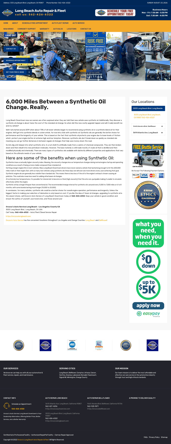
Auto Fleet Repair (60, 23)
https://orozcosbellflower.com (98, 409)
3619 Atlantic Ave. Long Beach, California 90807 (63, 404)
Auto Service (79, 23)
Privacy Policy (154, 437)
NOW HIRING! (8, 29)
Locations (71, 29)
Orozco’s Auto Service (14, 220)
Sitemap (164, 437)
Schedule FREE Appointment (35, 23)
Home (5, 23)
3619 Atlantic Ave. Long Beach (145, 133)
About (15, 23)
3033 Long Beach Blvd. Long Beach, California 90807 (62, 415)
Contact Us (85, 29)
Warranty (44, 29)
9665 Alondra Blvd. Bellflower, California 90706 (104, 404)
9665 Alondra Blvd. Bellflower (144, 126)
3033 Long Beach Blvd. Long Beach (147, 108)
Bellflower (103, 220)
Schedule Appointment (15, 60)
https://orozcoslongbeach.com (18, 216)
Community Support (27, 29)
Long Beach (90, 220)
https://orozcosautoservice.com (57, 409)
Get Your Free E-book (15, 72)
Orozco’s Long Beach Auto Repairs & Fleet (33, 440)
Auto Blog (58, 29)
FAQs (146, 437)
